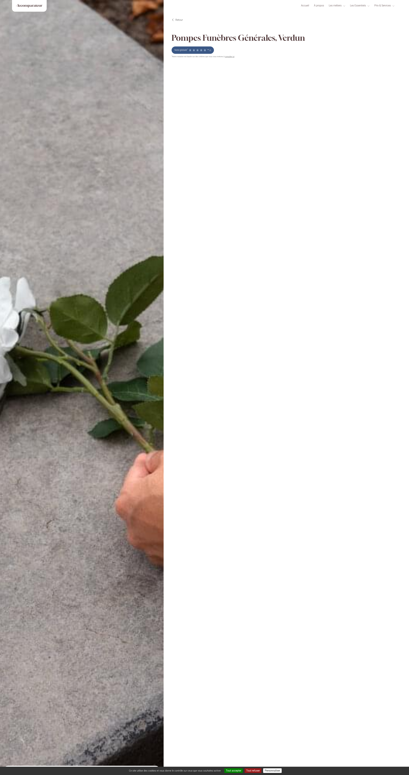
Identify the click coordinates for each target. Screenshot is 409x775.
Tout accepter (233, 770)
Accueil (305, 5)
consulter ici (229, 57)
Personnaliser (272, 770)
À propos (319, 5)
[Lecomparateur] (29, 6)
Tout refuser (253, 770)
